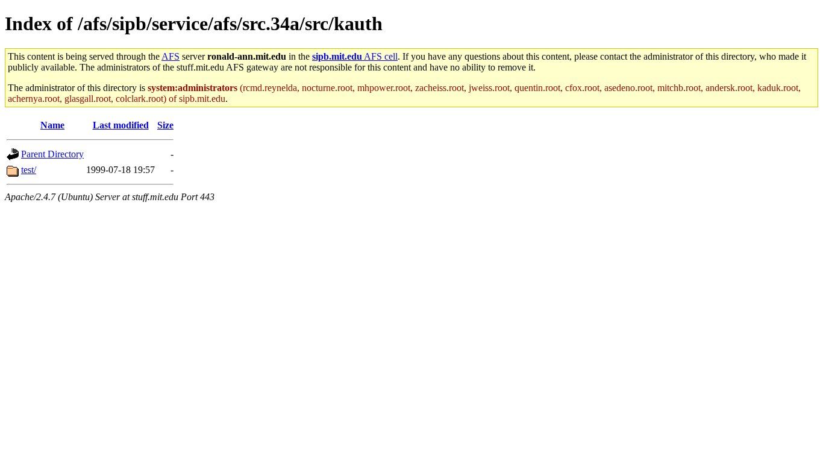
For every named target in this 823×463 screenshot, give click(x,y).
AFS (170, 56)
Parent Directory (52, 154)
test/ (28, 170)
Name (52, 125)
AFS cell (355, 56)
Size (165, 125)
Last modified (121, 125)
